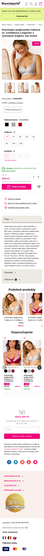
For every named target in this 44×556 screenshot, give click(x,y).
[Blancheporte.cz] (11, 4)
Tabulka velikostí (10, 160)
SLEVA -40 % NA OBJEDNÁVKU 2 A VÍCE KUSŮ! (21, 11)
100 (13, 143)
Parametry (8, 273)
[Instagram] (15, 462)
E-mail (8, 430)
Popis (6, 219)
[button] (4, 367)
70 (7, 137)
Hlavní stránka (7, 25)
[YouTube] (28, 462)
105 (20, 143)
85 (27, 137)
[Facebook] (8, 462)
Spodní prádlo (19, 25)
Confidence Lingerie (15, 103)
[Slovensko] (15, 538)
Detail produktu (19, 390)
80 (20, 137)
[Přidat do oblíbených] (39, 187)
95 (7, 143)
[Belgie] (10, 538)
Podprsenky (31, 25)
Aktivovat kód (22, 16)
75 (13, 137)
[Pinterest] (22, 462)
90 (33, 137)
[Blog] (35, 462)
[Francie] (5, 538)
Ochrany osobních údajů (14, 449)
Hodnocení (10, 280)
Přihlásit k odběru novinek (22, 436)
